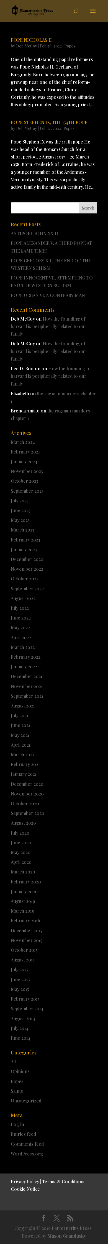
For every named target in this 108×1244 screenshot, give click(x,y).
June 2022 (21, 618)
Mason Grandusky (66, 1236)
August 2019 (23, 901)
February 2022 (25, 657)
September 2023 (27, 491)
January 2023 (24, 549)
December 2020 (27, 784)
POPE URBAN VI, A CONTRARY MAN (48, 295)
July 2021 (19, 715)
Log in (17, 1124)
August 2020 (23, 823)
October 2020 (25, 803)
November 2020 (27, 794)
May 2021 (20, 735)
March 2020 (23, 872)
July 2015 (19, 969)
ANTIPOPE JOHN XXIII (34, 233)
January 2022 (24, 666)
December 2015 (26, 930)
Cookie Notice (25, 1189)
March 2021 (22, 754)
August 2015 (22, 960)
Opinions (20, 1071)
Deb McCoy (26, 46)
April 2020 (21, 862)
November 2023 (27, 471)
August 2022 (23, 598)
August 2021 (23, 706)
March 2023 (22, 530)
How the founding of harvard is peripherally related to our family (48, 326)
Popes (69, 46)
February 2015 (25, 999)
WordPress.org (27, 1154)
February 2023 (25, 540)
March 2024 (23, 442)
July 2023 (20, 500)
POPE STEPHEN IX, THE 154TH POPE (49, 122)
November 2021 (27, 686)
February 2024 (26, 452)
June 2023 (20, 510)
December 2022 (27, 559)
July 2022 (20, 608)
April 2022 (21, 637)
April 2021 (20, 745)
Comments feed (27, 1144)
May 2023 (20, 520)
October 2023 (24, 481)
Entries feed (23, 1134)
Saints (17, 1091)
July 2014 (20, 1028)
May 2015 (20, 989)
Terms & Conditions (63, 1181)
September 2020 (27, 813)
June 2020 (21, 842)
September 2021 (27, 696)
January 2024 (24, 461)
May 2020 (20, 852)
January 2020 (24, 891)
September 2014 (27, 1008)
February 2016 (25, 920)
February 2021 (25, 764)
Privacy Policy (25, 1181)
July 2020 (20, 833)
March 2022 (23, 647)
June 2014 (20, 1038)
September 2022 (27, 588)
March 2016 (22, 911)
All (13, 1061)
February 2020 (26, 882)
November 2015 (26, 940)
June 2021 (20, 725)
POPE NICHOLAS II (31, 40)
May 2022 (20, 627)
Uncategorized (26, 1101)
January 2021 (24, 774)
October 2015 (24, 950)
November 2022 (27, 569)
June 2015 (20, 979)
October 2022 (24, 578)
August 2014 (23, 1018)
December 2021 (26, 676)
